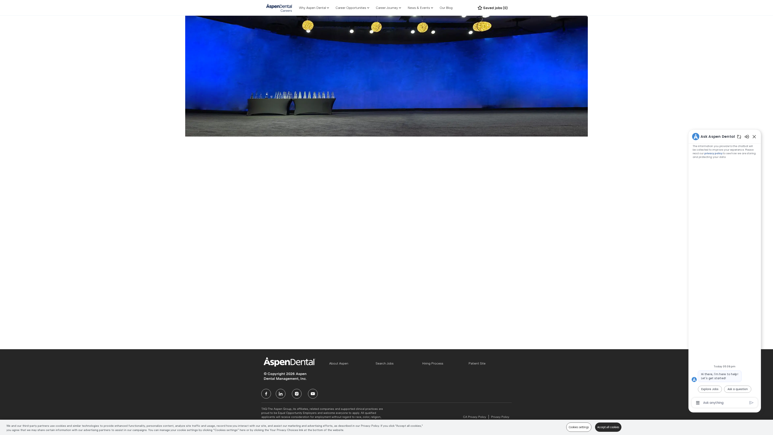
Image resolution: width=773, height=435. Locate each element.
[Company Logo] (279, 7)
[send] (751, 402)
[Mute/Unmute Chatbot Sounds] (747, 136)
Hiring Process (432, 363)
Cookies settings (579, 427)
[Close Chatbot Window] (754, 136)
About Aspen (338, 363)
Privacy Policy (500, 416)
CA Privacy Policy (474, 416)
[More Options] (697, 402)
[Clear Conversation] (739, 136)
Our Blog (446, 8)
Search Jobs (385, 363)
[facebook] (266, 394)
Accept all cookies (608, 427)
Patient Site (477, 363)
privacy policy (713, 153)
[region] (724, 269)
